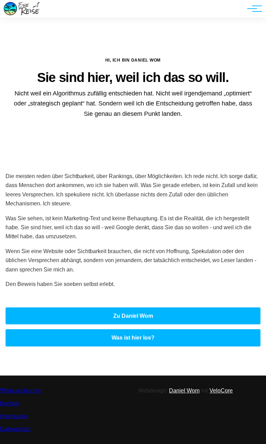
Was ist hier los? (133, 338)
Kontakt (9, 403)
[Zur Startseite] (21, 14)
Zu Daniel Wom (133, 316)
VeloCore (221, 391)
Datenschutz (15, 429)
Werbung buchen (21, 391)
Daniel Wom (184, 391)
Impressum (13, 416)
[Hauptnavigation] (252, 9)
